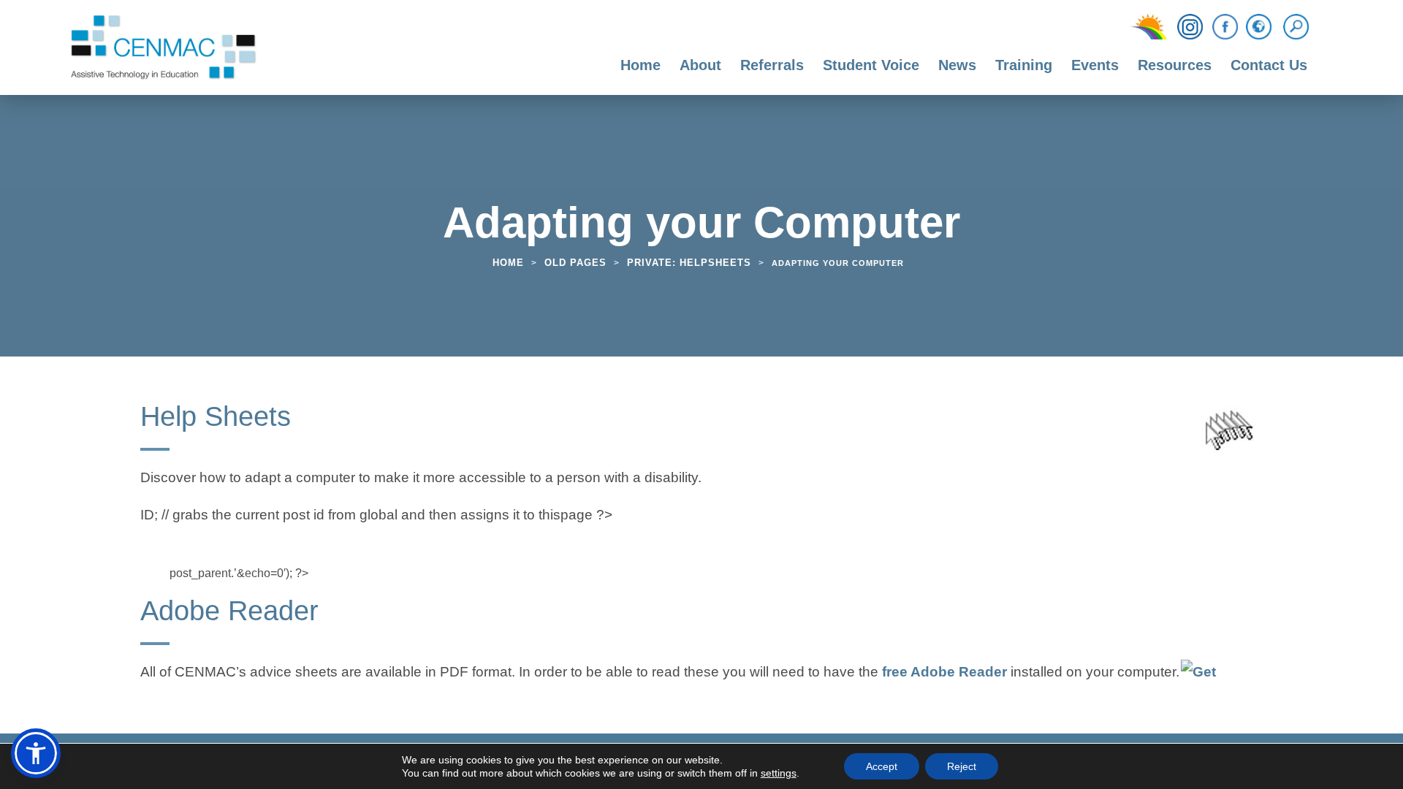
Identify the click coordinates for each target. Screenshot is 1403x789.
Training (1023, 65)
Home (640, 65)
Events (1095, 65)
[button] (36, 753)
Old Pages (575, 262)
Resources (1175, 65)
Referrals (772, 65)
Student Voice (871, 65)
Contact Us (1269, 65)
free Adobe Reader (944, 673)
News (957, 65)
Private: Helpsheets (689, 262)
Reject (961, 766)
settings (778, 773)
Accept (881, 766)
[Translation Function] (1258, 28)
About (700, 65)
